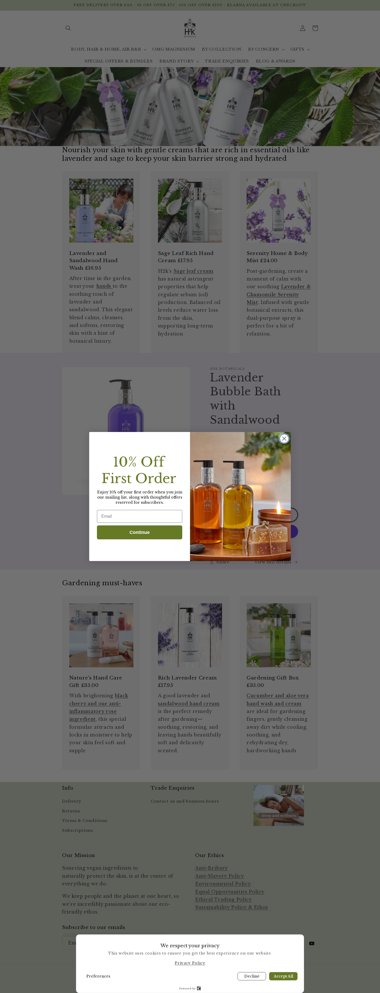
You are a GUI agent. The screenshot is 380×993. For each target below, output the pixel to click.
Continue (140, 532)
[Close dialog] (284, 438)
